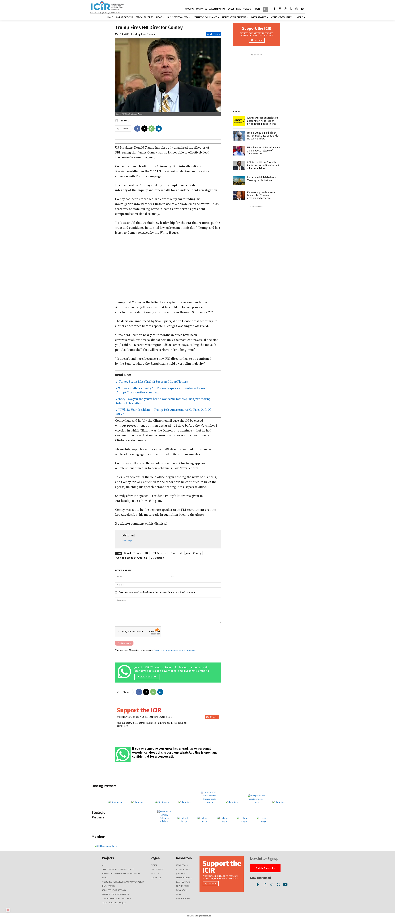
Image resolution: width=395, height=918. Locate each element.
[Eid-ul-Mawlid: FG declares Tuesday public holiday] (239, 180)
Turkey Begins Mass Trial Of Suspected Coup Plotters (153, 382)
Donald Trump (132, 553)
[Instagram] (280, 9)
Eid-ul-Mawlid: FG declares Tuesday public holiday (261, 179)
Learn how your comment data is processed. (175, 650)
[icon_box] (169, 672)
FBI (146, 553)
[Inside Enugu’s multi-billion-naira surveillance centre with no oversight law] (239, 136)
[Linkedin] (159, 128)
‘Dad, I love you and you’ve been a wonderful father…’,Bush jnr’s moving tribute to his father (163, 401)
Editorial (125, 120)
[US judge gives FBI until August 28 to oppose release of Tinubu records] (239, 150)
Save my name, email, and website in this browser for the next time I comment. (157, 592)
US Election (157, 557)
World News (213, 33)
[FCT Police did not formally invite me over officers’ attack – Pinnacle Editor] (239, 165)
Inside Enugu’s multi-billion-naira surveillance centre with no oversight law (263, 135)
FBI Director (159, 553)
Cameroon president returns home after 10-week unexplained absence (263, 195)
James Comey (193, 553)
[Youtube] (302, 9)
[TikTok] (285, 9)
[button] (265, 10)
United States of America (131, 557)
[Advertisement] (168, 267)
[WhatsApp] (296, 9)
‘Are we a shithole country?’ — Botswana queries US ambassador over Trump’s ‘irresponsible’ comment (161, 390)
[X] (291, 9)
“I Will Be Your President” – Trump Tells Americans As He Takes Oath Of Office (163, 412)
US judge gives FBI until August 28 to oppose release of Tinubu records (263, 150)
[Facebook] (274, 9)
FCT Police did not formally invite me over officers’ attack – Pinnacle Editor (263, 165)
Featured (176, 553)
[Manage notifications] (8, 910)
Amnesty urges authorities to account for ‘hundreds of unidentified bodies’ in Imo (263, 120)
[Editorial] (117, 120)
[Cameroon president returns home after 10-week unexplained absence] (239, 195)
